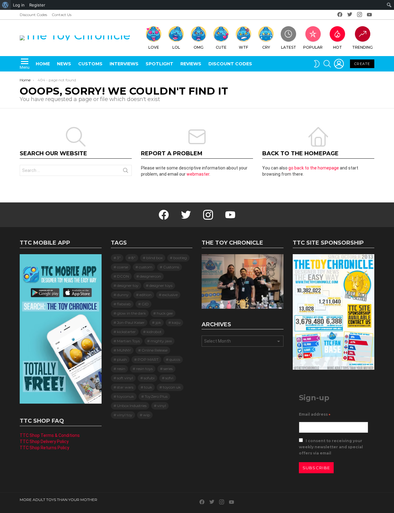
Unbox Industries (132, 405)
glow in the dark (131, 313)
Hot (337, 47)
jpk (158, 322)
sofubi (149, 378)
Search (125, 171)
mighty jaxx (161, 341)
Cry (266, 47)
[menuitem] (5, 5)
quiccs (174, 359)
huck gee (165, 313)
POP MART (148, 359)
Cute (221, 47)
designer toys (160, 285)
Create (362, 64)
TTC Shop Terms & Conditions (50, 435)
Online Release (154, 350)
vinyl (161, 405)
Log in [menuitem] (19, 4)
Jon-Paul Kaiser (131, 322)
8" (133, 257)
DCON (123, 276)
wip (146, 415)
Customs (90, 64)
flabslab (124, 304)
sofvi (169, 378)
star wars (125, 387)
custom (145, 267)
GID (145, 304)
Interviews (124, 64)
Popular (313, 47)
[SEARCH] (327, 64)
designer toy (128, 285)
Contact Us (61, 14)
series (168, 368)
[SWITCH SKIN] (316, 64)
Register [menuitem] (37, 4)
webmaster (198, 174)
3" (119, 257)
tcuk (148, 387)
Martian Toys (128, 341)
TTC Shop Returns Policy (44, 447)
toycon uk (172, 387)
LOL (176, 47)
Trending (362, 47)
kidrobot (154, 331)
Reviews (190, 64)
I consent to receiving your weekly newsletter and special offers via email (331, 446)
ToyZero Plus (156, 396)
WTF (243, 47)
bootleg (180, 257)
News (64, 64)
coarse (122, 267)
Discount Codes (33, 14)
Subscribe (316, 467)
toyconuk (125, 396)
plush (122, 359)
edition (145, 294)
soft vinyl (125, 378)
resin (121, 368)
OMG (198, 47)
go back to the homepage (313, 167)
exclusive (170, 294)
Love (153, 47)
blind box (154, 257)
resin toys (144, 368)
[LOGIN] (339, 63)
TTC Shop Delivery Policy (44, 441)
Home (43, 64)
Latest (288, 47)
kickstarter (126, 331)
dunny (123, 294)
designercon (150, 276)
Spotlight (159, 64)
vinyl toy (124, 415)
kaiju (176, 322)
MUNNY (124, 350)
